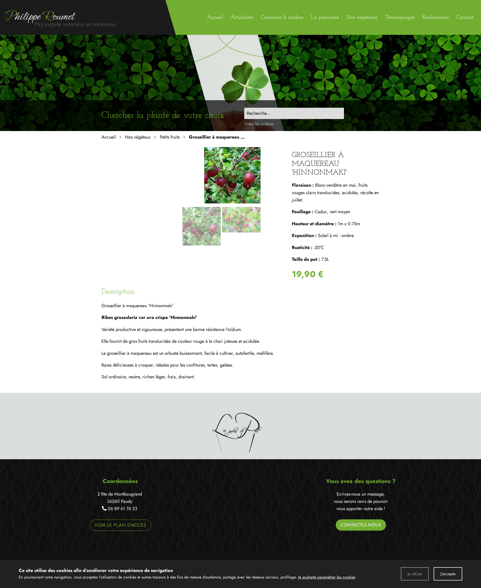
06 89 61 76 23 (122, 508)
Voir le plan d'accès (120, 525)
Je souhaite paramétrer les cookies (326, 577)
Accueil (108, 137)
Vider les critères (259, 124)
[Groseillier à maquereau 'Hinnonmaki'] (232, 202)
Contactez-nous (360, 525)
